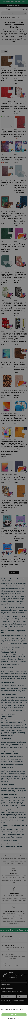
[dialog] (14, 1013)
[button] (14, 1018)
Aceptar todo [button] (14, 1014)
